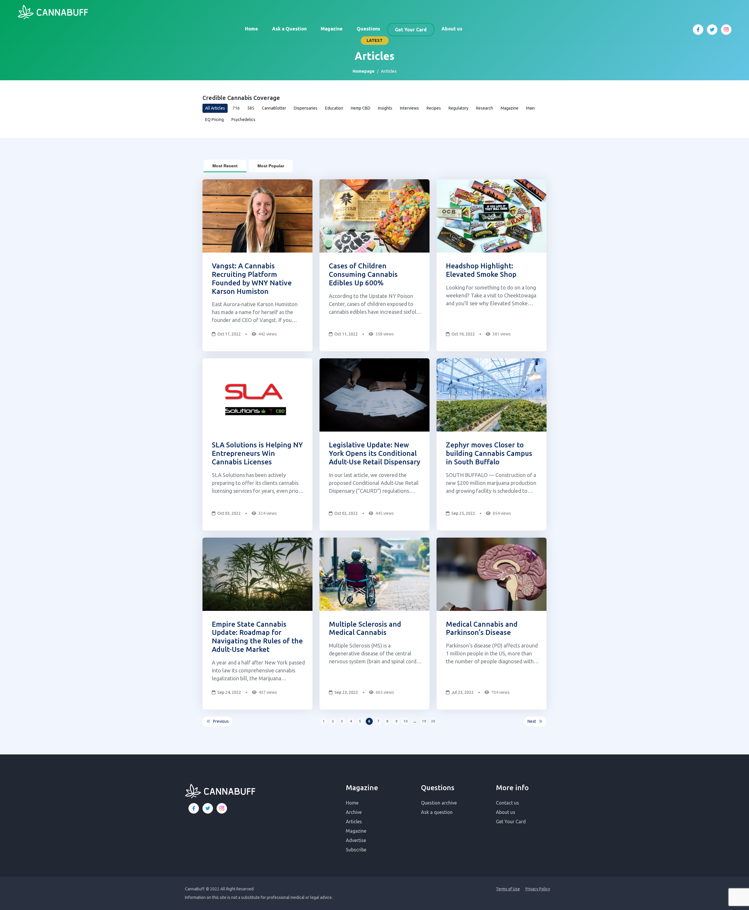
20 (433, 721)
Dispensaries (305, 108)
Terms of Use (508, 889)
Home (251, 28)
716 (236, 108)
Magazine (332, 28)
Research (484, 108)
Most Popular (270, 165)
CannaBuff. (195, 889)
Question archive (439, 802)
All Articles (215, 108)
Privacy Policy (537, 889)
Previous (221, 721)
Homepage (363, 71)
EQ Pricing (214, 119)
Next (532, 721)
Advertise (356, 840)
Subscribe (356, 849)
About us (452, 28)
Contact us (507, 802)
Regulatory (458, 108)
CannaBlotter (274, 108)
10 (405, 721)
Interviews (409, 108)
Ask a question (437, 812)
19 (424, 721)
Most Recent (225, 165)
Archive (354, 812)
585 (250, 108)
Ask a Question (289, 28)
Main (530, 108)
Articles (354, 821)
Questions (368, 28)
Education (334, 108)
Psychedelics (243, 119)
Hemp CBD (360, 108)
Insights (385, 108)
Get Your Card (411, 29)
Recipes (434, 108)
